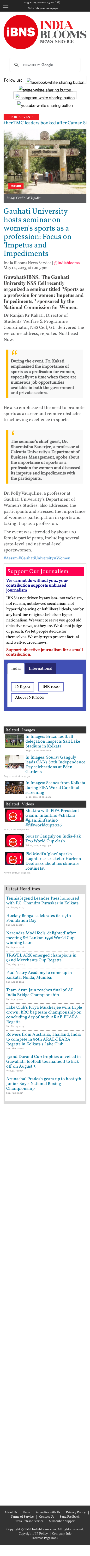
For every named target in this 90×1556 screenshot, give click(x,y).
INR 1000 (51, 687)
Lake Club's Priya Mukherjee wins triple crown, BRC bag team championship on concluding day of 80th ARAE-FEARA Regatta (44, 1015)
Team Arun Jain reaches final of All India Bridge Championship (39, 992)
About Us (11, 1512)
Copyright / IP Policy (33, 1534)
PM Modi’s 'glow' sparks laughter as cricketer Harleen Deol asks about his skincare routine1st (53, 861)
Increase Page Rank (45, 1538)
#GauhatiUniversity (35, 558)
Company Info (62, 1534)
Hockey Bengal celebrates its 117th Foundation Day (38, 918)
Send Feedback (69, 1517)
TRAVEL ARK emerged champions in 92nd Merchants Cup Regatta (41, 957)
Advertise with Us (48, 1512)
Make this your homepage (43, 8)
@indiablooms (67, 263)
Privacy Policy (76, 1512)
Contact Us (46, 1517)
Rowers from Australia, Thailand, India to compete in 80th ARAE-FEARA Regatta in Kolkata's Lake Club (43, 1039)
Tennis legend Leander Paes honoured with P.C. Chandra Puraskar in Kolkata (42, 900)
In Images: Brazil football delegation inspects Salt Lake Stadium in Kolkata (52, 741)
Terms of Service (22, 1517)
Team (26, 1512)
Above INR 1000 (29, 697)
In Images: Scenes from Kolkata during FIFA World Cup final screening (55, 788)
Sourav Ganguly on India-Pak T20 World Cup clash (53, 838)
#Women (62, 558)
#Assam (11, 558)
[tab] (15, 668)
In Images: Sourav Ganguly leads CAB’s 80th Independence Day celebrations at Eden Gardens (55, 764)
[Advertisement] (45, 1304)
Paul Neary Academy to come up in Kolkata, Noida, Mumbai (39, 975)
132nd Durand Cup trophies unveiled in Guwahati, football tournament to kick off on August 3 (43, 1062)
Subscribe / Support (62, 1521)
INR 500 (22, 687)
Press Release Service (28, 1521)
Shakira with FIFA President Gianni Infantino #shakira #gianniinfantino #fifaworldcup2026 (52, 818)
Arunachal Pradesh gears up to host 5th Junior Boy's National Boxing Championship (43, 1084)
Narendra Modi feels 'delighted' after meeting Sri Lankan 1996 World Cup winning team (41, 938)
